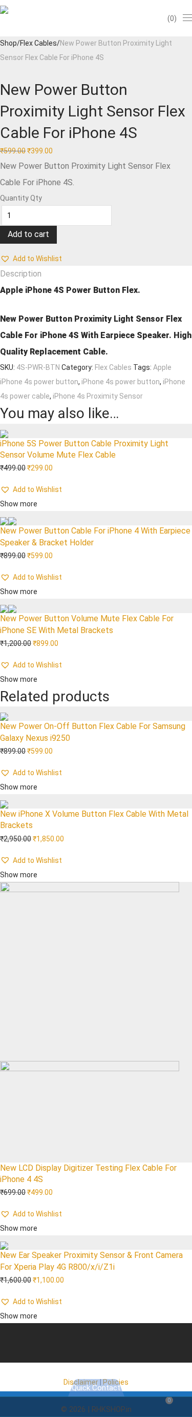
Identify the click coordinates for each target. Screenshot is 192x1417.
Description (20, 274)
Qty (36, 198)
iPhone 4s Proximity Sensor (98, 396)
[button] (31, 258)
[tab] (96, 274)
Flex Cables (38, 43)
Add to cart (28, 234)
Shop (8, 43)
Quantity (14, 198)
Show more (18, 504)
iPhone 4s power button (120, 382)
